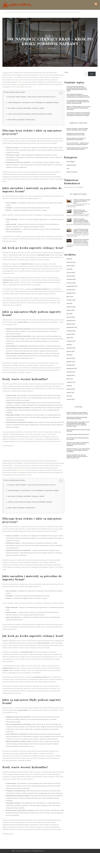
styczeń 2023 (71, 317)
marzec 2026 (71, 266)
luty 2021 (69, 396)
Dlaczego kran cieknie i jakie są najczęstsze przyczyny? (32, 97)
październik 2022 (72, 327)
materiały (21, 82)
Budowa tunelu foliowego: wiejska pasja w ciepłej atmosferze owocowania (81, 241)
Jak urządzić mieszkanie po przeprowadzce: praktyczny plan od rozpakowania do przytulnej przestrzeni (78, 96)
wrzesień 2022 (71, 331)
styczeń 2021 (71, 399)
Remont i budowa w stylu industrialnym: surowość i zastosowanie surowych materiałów (78, 450)
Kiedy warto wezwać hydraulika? (21, 120)
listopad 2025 (71, 276)
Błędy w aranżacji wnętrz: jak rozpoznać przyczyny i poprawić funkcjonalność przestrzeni (37, 12)
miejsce (31, 358)
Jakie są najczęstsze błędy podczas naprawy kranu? (30, 114)
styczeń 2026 (71, 272)
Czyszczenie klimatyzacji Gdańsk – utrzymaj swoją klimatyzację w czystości (80, 231)
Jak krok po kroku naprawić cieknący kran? (26, 108)
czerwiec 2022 (71, 341)
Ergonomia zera (71, 165)
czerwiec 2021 (71, 382)
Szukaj (66, 72)
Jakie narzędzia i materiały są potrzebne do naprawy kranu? (33, 103)
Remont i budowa (36, 48)
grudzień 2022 (71, 320)
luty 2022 (69, 355)
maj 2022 (69, 344)
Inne (68, 168)
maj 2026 (69, 259)
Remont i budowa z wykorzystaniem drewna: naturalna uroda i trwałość (77, 129)
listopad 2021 (71, 365)
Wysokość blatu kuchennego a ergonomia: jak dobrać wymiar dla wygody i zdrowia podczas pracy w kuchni (77, 89)
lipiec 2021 (70, 379)
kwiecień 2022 (71, 348)
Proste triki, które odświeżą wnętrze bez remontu (78, 438)
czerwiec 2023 (71, 300)
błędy (33, 312)
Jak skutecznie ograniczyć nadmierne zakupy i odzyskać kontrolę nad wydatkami (78, 444)
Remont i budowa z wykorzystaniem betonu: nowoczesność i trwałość (80, 220)
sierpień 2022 (71, 334)
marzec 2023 (71, 310)
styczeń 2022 (71, 358)
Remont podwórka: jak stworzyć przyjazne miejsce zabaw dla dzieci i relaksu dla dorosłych (77, 456)
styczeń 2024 (71, 290)
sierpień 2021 (71, 375)
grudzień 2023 (71, 293)
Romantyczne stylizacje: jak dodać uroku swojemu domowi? (77, 418)
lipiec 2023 (70, 296)
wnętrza (55, 269)
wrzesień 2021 (71, 372)
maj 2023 (69, 303)
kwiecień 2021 (71, 389)
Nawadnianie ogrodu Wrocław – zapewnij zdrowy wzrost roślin (76, 134)
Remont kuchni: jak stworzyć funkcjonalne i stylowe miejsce (80, 211)
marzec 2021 (70, 392)
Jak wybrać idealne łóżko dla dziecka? (78, 434)
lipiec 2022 (70, 338)
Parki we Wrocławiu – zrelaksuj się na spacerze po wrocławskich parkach (77, 143)
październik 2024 (72, 286)
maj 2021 (69, 386)
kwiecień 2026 (71, 262)
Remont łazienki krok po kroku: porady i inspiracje (78, 430)
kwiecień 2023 (71, 307)
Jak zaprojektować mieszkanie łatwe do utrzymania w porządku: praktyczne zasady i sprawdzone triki (78, 102)
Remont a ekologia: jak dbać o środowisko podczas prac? (81, 201)
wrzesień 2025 (71, 279)
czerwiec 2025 (71, 283)
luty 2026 (69, 269)
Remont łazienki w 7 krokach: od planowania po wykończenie (76, 139)
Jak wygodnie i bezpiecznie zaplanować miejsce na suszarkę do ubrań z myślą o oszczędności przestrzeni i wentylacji (78, 114)
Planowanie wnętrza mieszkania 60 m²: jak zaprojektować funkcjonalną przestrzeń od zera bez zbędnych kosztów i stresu (78, 424)
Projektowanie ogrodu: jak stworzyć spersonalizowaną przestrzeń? (77, 148)
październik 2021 (72, 368)
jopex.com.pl (65, 48)
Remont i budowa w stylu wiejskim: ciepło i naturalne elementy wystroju (77, 413)
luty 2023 (69, 314)
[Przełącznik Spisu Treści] (60, 92)
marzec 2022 (71, 351)
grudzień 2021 (71, 362)
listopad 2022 (71, 324)
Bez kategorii (71, 162)
